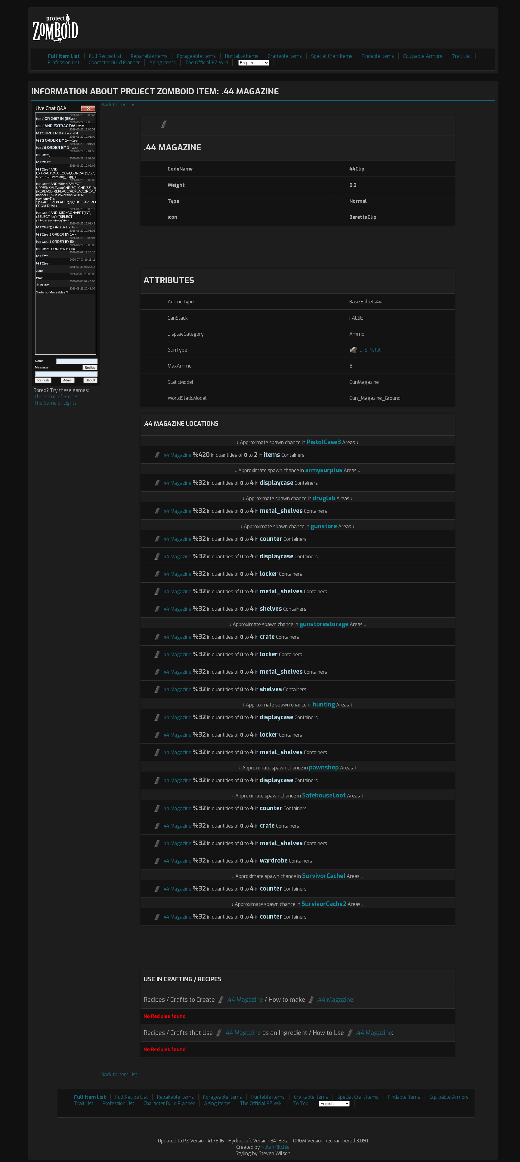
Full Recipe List (105, 56)
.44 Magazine (177, 455)
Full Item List (64, 56)
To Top (300, 1103)
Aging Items (162, 62)
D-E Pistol (370, 350)
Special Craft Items (331, 56)
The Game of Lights (55, 403)
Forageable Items (196, 56)
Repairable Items (149, 56)
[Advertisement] (385, 24)
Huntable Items (241, 56)
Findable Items (378, 56)
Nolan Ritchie (275, 1147)
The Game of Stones (56, 396)
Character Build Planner (114, 62)
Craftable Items (285, 56)
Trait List (461, 56)
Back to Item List (119, 105)
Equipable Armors (422, 56)
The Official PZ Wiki (206, 62)
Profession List (63, 62)
